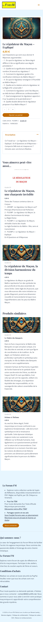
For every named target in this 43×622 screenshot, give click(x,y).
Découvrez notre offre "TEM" (16, 509)
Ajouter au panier (16, 115)
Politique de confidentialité (20, 615)
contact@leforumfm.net (27, 594)
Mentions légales (6, 615)
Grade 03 (23, 121)
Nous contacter (11, 525)
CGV (12, 618)
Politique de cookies (35, 615)
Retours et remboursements (23, 618)
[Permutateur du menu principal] (39, 5)
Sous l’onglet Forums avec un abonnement (21, 515)
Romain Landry (35, 612)
